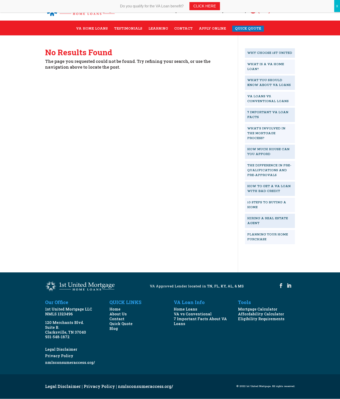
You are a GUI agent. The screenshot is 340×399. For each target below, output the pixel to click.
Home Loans (185, 309)
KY (223, 286)
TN (209, 286)
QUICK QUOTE (248, 29)
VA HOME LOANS (92, 29)
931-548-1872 (57, 336)
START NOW (264, 255)
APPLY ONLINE (212, 29)
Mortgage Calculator (257, 309)
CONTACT (183, 29)
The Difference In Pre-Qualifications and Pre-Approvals (269, 170)
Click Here (204, 6)
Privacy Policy (59, 355)
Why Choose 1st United (269, 53)
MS (241, 286)
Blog (113, 328)
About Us (118, 313)
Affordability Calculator (261, 313)
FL (216, 286)
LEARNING (158, 29)
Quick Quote (121, 323)
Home (115, 309)
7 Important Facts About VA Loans (200, 321)
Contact (116, 318)
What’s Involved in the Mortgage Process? (266, 133)
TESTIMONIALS (128, 29)
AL (230, 286)
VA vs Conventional (193, 313)
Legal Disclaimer (61, 349)
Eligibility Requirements (261, 318)
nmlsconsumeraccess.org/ (70, 362)
